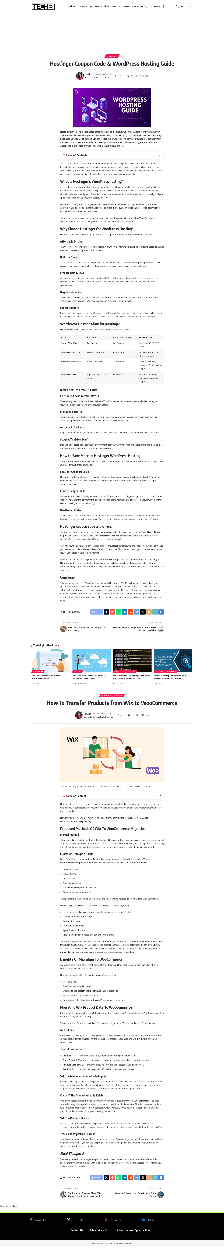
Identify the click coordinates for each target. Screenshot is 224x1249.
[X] (74, 1220)
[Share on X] (128, 76)
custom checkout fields (89, 991)
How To (119, 695)
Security (159, 671)
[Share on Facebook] (124, 76)
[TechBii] (44, 6)
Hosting (77, 671)
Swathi (89, 74)
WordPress (112, 56)
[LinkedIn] (150, 1220)
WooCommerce (141, 1100)
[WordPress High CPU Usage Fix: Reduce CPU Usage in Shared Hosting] (132, 660)
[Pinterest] (112, 1220)
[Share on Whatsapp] (118, 612)
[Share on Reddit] (130, 612)
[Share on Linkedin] (124, 612)
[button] (164, 6)
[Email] (149, 612)
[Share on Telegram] (136, 612)
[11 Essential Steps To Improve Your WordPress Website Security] (173, 660)
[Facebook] (37, 1220)
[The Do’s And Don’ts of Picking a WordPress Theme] (51, 660)
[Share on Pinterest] (112, 612)
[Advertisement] (112, 32)
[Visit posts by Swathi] (80, 76)
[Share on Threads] (143, 612)
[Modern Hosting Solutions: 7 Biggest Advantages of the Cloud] (91, 660)
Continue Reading (8, 1206)
